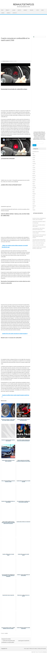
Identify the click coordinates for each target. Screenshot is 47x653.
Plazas (34, 195)
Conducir (34, 163)
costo (34, 165)
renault (34, 201)
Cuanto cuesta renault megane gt (38, 242)
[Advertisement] (23, 24)
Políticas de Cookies (33, 648)
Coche (34, 159)
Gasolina (34, 179)
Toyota (34, 209)
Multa (34, 191)
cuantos (6, 633)
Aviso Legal (26, 648)
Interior (34, 181)
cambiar (34, 155)
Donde (34, 173)
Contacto (15, 12)
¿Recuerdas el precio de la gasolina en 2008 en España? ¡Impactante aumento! (39, 236)
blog (33, 153)
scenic (34, 203)
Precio (34, 197)
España (34, 177)
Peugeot (34, 193)
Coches (34, 161)
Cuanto (34, 169)
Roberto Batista (6, 61)
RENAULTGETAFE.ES (23, 4)
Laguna (13, 10)
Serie (33, 207)
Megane (31, 10)
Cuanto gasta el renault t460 (24, 640)
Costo (37, 10)
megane (34, 185)
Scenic (42, 10)
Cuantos (19, 10)
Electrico (34, 175)
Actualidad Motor (36, 151)
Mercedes (34, 187)
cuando (34, 167)
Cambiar (25, 10)
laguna (34, 183)
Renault (7, 10)
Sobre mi (8, 12)
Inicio (2, 10)
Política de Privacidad (42, 648)
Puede (34, 199)
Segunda (34, 205)
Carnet (34, 157)
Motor (34, 189)
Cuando (2, 12)
